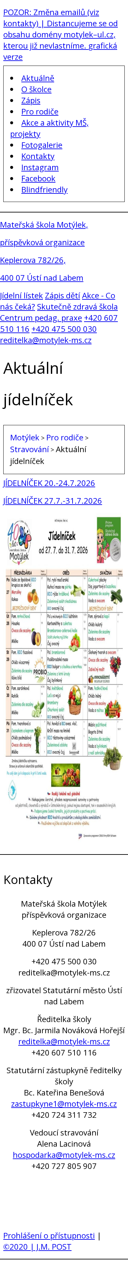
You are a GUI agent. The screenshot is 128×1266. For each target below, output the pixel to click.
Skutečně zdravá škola (77, 306)
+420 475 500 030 (64, 328)
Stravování (29, 449)
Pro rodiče (39, 111)
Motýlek (24, 437)
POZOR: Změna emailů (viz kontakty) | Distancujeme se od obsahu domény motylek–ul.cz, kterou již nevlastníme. (60, 29)
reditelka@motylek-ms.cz (46, 339)
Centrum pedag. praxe (41, 317)
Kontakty (37, 156)
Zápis (30, 100)
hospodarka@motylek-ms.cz (64, 1154)
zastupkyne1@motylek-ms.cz (64, 1103)
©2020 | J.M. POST (37, 1246)
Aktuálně (37, 77)
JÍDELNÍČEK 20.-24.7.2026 (49, 482)
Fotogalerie (41, 144)
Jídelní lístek (21, 295)
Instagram (40, 167)
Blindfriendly (44, 189)
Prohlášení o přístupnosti (49, 1235)
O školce (36, 89)
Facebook (38, 178)
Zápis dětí (62, 295)
